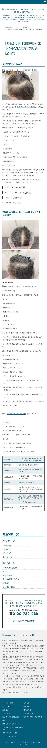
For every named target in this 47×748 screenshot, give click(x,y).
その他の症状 (9, 586)
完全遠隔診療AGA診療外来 (33, 717)
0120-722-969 (25, 613)
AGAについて (7, 706)
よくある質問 (28, 713)
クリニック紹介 (7, 703)
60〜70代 (7, 556)
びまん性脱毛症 (10, 567)
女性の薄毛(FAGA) (11, 579)
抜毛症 (6, 582)
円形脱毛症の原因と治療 (10, 717)
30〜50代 (7, 553)
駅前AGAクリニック (12, 27)
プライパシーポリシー (10, 736)
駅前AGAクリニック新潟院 (26, 107)
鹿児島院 (28, 605)
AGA (5, 571)
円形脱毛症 (8, 575)
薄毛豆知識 (27, 710)
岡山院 (19, 605)
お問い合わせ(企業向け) (10, 733)
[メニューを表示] (45, 2)
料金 (4, 720)
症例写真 (26, 27)
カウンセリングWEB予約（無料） (24, 621)
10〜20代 (7, 549)
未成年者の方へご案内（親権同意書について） (12, 728)
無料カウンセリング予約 (10, 724)
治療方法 (5, 710)
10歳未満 (7, 545)
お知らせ (27, 703)
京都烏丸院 (29, 603)
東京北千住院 (16, 603)
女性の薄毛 (6, 713)
